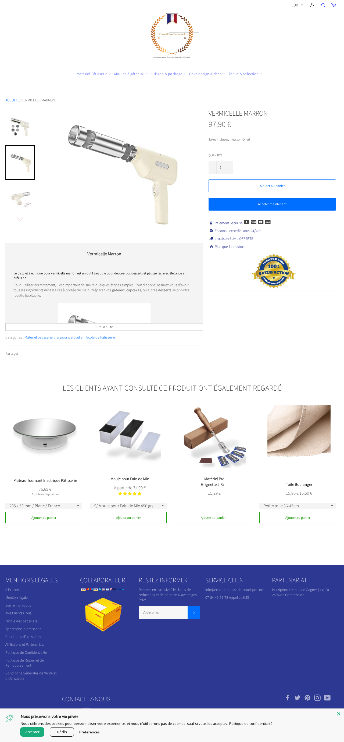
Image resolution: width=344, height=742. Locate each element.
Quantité (215, 155)
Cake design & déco (206, 73)
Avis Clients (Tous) (19, 613)
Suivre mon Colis (18, 605)
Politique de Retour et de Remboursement (24, 663)
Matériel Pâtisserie (92, 73)
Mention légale (16, 597)
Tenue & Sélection (244, 73)
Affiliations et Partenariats (24, 644)
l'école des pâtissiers (21, 621)
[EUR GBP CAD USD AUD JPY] (297, 6)
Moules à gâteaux (129, 73)
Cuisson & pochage (166, 73)
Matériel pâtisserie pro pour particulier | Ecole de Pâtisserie (69, 337)
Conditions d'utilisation (23, 636)
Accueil (12, 100)
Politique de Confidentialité (26, 652)
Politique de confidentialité (251, 723)
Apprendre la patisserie (23, 628)
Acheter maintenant (272, 204)
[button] (129, 493)
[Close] (338, 714)
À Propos (12, 589)
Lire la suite (104, 326)
